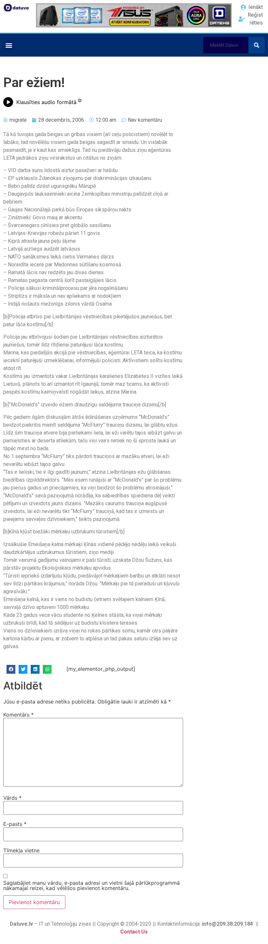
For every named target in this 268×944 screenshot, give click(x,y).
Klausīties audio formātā (46, 102)
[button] (8, 45)
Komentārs (18, 714)
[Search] (256, 45)
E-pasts (14, 824)
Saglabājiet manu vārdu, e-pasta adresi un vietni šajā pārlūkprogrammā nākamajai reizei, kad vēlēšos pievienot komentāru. (91, 885)
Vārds (12, 797)
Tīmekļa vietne (21, 850)
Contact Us (134, 932)
